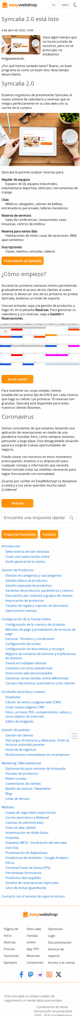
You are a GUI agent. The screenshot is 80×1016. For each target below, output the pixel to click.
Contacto (49, 534)
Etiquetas (12, 838)
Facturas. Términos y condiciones (29, 639)
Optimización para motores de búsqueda (35, 768)
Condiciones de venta (52, 1007)
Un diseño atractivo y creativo (23, 692)
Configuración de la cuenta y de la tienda (35, 624)
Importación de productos (24, 600)
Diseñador (13, 697)
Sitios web (34, 929)
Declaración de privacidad (53, 1011)
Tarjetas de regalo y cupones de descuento (36, 605)
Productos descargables (23, 878)
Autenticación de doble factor (27, 832)
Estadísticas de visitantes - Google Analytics (37, 858)
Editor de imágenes (19, 721)
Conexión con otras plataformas (29, 668)
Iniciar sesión (17, 379)
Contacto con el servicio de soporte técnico (33, 896)
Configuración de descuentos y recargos (34, 649)
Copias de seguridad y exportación (30, 812)
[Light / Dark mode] (76, 4)
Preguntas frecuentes (20, 534)
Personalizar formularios (23, 873)
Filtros (10, 863)
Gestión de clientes (19, 735)
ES (54, 5)
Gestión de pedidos (16, 730)
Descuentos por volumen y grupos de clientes (39, 595)
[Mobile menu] (74, 736)
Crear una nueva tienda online (27, 556)
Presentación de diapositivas (26, 853)
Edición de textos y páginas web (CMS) (33, 702)
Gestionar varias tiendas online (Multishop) (37, 678)
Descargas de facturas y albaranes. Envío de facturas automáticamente (37, 742)
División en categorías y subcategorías (33, 575)
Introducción (11, 546)
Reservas (33, 956)
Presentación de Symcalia (22, 261)
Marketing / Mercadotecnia (21, 763)
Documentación (59, 942)
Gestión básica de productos (26, 580)
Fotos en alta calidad (20, 827)
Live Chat (12, 848)
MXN (65, 5)
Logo (51, 936)
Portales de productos (21, 773)
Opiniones (55, 929)
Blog (8, 793)
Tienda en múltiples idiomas (26, 663)
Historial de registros (20, 749)
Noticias (17, 503)
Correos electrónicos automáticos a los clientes (40, 683)
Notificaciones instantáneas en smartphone (37, 754)
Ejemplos (10, 962)
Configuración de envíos (23, 644)
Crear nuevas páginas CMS (24, 707)
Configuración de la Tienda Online (26, 619)
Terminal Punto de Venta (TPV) (27, 868)
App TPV (33, 949)
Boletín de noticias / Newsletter (28, 788)
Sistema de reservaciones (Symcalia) (31, 883)
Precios (9, 949)
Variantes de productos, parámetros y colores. (39, 590)
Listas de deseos (17, 799)
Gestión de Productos (18, 570)
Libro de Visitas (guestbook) (25, 888)
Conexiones (35, 962)
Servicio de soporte (56, 952)
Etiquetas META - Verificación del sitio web (36, 843)
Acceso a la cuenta (61, 962)
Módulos (8, 807)
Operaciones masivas (21, 610)
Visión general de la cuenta (25, 561)
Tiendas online (32, 939)
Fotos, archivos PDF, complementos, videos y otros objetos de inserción (38, 714)
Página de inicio (11, 932)
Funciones (11, 956)
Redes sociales (16, 778)
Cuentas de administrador (24, 822)
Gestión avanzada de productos (28, 585)
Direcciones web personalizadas (28, 673)
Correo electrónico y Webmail (27, 817)
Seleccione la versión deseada (27, 551)
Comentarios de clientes (23, 783)
